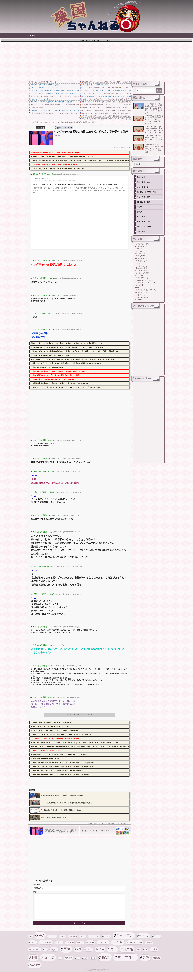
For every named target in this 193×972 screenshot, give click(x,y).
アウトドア (52, 936)
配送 (106, 957)
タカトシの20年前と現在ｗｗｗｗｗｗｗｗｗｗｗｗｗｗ (47, 87)
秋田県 (58, 135)
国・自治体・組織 (143, 202)
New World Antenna (143, 297)
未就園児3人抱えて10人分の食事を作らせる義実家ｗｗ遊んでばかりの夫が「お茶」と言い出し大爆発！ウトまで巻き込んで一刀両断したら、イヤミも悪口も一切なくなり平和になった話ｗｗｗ (80, 746)
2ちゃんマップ (141, 254)
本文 (35, 892)
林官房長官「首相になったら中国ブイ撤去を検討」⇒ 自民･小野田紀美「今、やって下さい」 (64, 157)
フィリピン (104, 942)
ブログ (139, 212)
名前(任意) (37, 885)
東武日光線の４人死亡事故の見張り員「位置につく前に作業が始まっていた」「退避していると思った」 (68, 347)
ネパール (81, 942)
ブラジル (118, 942)
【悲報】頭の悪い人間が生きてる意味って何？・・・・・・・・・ (55, 367)
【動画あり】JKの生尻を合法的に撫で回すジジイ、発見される (53, 379)
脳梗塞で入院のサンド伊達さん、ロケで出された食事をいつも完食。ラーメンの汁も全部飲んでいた (67, 343)
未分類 (139, 207)
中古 (45, 949)
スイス (33, 942)
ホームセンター (135, 942)
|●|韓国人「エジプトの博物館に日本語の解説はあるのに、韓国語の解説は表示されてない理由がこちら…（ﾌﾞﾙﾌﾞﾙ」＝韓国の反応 (55, 104)
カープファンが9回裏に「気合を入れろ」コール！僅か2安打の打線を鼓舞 (53, 93)
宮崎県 (89, 949)
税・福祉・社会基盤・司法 (146, 192)
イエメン (63, 936)
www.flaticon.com (105, 969)
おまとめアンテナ (142, 292)
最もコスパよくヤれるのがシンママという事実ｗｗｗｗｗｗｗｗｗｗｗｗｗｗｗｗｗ (55, 85)
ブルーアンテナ (141, 246)
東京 (139, 949)
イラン (83, 936)
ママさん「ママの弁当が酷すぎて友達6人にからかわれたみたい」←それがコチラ (106, 87)
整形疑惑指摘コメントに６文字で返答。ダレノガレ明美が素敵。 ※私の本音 (59, 754)
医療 (67, 949)
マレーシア (35, 949)
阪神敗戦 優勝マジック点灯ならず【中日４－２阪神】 (50, 726)
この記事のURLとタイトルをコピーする (79, 715)
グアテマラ (157, 936)
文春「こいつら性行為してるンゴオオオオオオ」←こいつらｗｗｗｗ (51, 82)
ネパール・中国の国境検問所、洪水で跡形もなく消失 (50, 355)
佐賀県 (54, 949)
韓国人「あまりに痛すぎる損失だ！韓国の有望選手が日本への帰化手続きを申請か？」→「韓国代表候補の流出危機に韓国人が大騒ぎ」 (106, 119)
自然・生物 (141, 231)
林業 (145, 949)
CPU (30, 936)
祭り (60, 958)
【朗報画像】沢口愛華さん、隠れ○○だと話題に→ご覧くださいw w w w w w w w (55, 110)
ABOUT (31, 36)
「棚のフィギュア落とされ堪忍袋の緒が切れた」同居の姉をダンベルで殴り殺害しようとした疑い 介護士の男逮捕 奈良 (75, 351)
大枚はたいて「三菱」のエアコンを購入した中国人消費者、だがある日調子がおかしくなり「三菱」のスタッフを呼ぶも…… (106, 102)
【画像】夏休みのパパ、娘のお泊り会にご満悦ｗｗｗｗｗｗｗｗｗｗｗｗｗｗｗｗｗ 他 (62, 766)
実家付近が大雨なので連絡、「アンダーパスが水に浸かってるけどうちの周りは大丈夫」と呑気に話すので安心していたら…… (76, 743)
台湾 (78, 949)
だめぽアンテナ (141, 261)
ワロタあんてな (141, 266)
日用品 (128, 949)
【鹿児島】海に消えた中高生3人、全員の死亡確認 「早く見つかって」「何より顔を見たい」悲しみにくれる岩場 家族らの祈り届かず (80, 160)
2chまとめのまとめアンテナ (146, 280)
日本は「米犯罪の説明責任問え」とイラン (46, 759)
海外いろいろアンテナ (144, 278)
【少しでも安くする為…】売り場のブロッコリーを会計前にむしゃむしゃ (57, 169)
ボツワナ (149, 942)
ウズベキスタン (94, 936)
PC (41, 935)
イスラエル (73, 936)
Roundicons (95, 969)
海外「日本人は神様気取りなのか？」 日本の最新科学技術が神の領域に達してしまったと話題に (106, 116)
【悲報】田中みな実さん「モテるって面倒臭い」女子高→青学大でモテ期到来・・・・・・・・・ (66, 371)
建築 (113, 949)
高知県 (35, 965)
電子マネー (126, 957)
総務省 (69, 958)
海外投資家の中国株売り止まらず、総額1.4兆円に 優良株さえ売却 (55, 152)
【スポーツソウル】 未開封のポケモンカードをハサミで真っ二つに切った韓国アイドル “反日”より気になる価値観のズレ (106, 99)
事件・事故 (141, 217)
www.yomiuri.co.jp (41, 179)
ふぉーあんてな (141, 299)
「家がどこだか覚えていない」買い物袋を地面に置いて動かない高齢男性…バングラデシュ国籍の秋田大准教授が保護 (75, 184)
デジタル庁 (70, 942)
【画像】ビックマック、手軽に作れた (42, 99)
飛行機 (157, 958)
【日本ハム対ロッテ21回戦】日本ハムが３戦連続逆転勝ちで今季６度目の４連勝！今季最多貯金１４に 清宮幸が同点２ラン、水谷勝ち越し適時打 (55, 90)
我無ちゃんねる (141, 268)
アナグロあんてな (142, 244)
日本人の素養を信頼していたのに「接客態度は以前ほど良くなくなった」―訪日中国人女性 (106, 96)
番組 (34, 957)
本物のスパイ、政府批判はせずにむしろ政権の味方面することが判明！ (52, 102)
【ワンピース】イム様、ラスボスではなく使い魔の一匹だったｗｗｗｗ (56, 739)
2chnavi (139, 249)
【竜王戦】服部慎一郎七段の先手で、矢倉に (95, 85)
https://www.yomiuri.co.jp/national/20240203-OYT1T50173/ (56, 181)
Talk (137, 287)
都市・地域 (141, 177)
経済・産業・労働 (143, 222)
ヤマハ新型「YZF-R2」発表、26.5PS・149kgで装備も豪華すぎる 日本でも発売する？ (106, 90)
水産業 (155, 949)
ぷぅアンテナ (141, 295)
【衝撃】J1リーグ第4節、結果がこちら (45, 751)
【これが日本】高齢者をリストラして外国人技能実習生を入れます (55, 164)
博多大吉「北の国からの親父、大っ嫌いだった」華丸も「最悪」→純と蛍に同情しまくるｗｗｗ (55, 96)
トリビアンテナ (141, 271)
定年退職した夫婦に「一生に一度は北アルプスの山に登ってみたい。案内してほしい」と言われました (106, 82)
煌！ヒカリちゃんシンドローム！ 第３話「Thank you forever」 (55, 731)
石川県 (49, 957)
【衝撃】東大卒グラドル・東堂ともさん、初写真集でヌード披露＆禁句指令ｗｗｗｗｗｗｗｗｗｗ (66, 363)
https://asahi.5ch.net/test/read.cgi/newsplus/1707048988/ (109, 823)
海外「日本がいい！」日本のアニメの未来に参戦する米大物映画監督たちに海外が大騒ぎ (106, 113)
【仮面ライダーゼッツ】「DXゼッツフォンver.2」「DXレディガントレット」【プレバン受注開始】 (67, 387)
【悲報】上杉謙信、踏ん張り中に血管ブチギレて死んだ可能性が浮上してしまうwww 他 (55, 113)
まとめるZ (139, 285)
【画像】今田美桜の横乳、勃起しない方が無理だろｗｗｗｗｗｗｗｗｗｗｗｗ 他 (60, 774)
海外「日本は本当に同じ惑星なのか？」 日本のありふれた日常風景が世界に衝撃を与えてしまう (106, 110)
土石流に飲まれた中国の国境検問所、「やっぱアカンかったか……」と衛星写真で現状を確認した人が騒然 (106, 104)
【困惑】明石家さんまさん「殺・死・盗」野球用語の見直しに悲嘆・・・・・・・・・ (62, 375)
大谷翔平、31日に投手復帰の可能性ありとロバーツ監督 (51, 723)
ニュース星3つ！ (142, 275)
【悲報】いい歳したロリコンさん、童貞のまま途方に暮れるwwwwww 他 (57, 771)
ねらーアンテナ (141, 258)
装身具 (93, 958)
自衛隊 (85, 958)
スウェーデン (47, 942)
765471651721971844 (38, 107)
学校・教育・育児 (143, 197)
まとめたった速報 (142, 273)
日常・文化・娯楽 (64, 128)
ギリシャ (144, 935)
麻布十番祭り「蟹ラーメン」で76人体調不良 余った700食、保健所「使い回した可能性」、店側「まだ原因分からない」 (75, 359)
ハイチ (91, 942)
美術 (77, 958)
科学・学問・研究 (143, 187)
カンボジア (107, 936)
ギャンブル (125, 935)
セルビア (60, 942)
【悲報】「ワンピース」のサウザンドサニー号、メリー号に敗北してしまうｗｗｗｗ (61, 734)
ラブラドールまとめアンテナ (146, 290)
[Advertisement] (96, 60)
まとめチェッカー (142, 251)
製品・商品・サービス (145, 226)
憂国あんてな (141, 256)
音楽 (146, 957)
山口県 (100, 949)
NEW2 (138, 263)
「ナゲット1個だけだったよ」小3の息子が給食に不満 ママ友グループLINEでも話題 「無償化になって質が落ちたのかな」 (106, 93)
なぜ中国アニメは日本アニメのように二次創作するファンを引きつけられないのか (106, 107)
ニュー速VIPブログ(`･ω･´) (145, 283)
